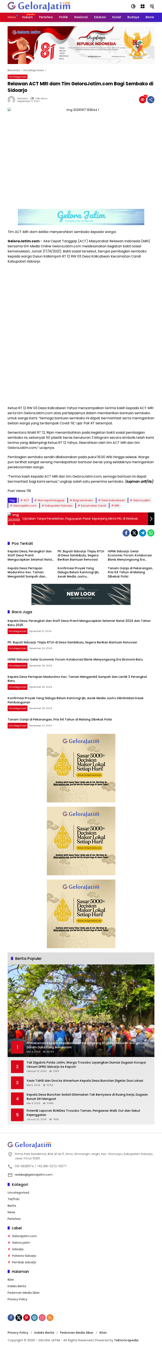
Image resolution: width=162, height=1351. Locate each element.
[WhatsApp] (150, 533)
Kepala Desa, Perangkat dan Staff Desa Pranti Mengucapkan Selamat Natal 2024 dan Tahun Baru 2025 (30, 555)
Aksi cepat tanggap (51, 500)
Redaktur (22, 98)
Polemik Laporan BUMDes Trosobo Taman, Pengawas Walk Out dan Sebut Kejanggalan (83, 1113)
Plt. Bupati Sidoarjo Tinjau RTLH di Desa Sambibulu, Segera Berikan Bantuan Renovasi (81, 555)
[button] (133, 6)
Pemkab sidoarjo (24, 1262)
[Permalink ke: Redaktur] (12, 100)
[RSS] (50, 1317)
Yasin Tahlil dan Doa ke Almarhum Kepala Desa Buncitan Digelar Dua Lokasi (85, 1081)
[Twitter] (134, 533)
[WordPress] (34, 1317)
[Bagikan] (150, 99)
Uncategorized (17, 76)
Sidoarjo (18, 1249)
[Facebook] (126, 533)
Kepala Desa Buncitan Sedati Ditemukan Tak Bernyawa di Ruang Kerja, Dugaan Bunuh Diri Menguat (87, 1097)
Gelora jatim (141, 500)
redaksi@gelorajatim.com (34, 1175)
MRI (117, 506)
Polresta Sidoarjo (24, 1256)
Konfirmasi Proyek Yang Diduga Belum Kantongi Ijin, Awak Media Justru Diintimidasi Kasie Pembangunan (78, 572)
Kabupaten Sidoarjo (59, 506)
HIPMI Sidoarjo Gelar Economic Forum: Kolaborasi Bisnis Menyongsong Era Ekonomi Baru (130, 555)
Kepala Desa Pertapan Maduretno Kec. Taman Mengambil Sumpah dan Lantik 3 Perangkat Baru (26, 572)
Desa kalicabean (113, 500)
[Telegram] (142, 533)
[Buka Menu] (142, 6)
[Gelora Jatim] (39, 6)
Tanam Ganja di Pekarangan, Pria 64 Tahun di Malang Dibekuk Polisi (130, 572)
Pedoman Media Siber (24, 1293)
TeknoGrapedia (126, 1340)
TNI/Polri (13, 1199)
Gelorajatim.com (24, 506)
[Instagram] (42, 1317)
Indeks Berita (17, 1286)
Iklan (11, 1279)
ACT (26, 500)
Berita (12, 1206)
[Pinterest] (26, 1317)
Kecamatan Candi (93, 506)
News (11, 1212)
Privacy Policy (17, 1299)
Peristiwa (14, 1219)
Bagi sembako (83, 500)
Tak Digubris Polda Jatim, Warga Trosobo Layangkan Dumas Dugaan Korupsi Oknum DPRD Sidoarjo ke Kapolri (86, 1065)
